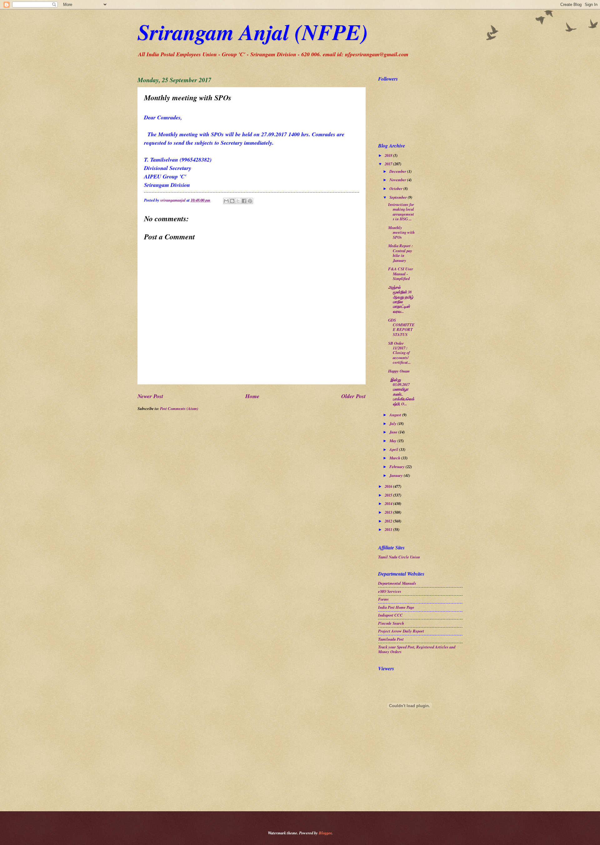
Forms (383, 599)
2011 (389, 529)
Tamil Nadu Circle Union (399, 557)
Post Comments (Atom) (179, 408)
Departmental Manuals (397, 583)
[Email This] (226, 201)
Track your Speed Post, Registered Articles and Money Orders (416, 649)
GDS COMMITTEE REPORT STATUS (401, 327)
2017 (389, 164)
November (398, 179)
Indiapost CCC (390, 615)
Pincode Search (391, 623)
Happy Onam (399, 371)
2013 (389, 512)
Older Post (353, 396)
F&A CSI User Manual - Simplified (400, 273)
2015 (389, 495)
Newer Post (150, 396)
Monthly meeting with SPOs (401, 232)
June (393, 432)
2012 (389, 521)
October (396, 188)
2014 (389, 503)
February (397, 466)
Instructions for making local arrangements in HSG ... (401, 212)
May (393, 440)
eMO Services (389, 591)
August (395, 415)
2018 (389, 155)
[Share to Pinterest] (250, 201)
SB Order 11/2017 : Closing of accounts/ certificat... (399, 352)
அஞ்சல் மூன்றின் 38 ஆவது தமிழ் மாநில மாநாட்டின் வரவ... (400, 299)
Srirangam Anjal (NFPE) (253, 31)
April (394, 449)
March (395, 458)
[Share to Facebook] (244, 201)
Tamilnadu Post (391, 639)
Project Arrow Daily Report (401, 631)
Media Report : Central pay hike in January (400, 253)
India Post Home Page (396, 607)
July (393, 423)
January (396, 475)
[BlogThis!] (232, 201)
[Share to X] (238, 201)
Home (252, 396)
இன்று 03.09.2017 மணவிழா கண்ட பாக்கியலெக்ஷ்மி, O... (401, 392)
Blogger (325, 833)
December (398, 171)
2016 (389, 486)
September (398, 197)
